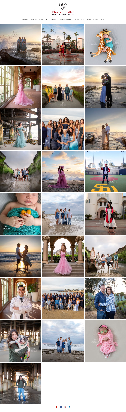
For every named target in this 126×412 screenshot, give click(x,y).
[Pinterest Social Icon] (65, 407)
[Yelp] (56, 407)
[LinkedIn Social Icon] (69, 407)
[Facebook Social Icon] (61, 407)
